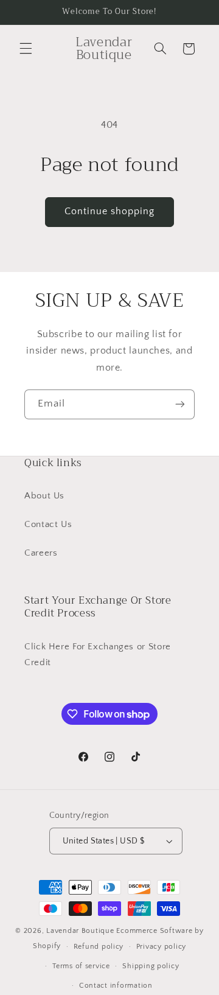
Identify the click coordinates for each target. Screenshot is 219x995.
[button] (26, 49)
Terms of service (81, 966)
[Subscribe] (180, 404)
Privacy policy (161, 947)
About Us (44, 496)
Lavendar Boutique (80, 931)
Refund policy (99, 947)
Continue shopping (109, 211)
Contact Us (48, 524)
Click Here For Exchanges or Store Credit (97, 655)
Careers (40, 553)
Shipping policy (150, 966)
